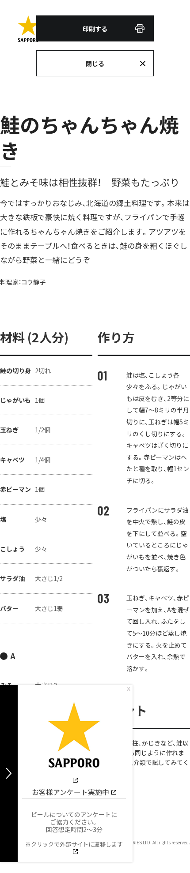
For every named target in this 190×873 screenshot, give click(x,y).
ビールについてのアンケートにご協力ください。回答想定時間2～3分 (74, 829)
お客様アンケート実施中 (70, 792)
